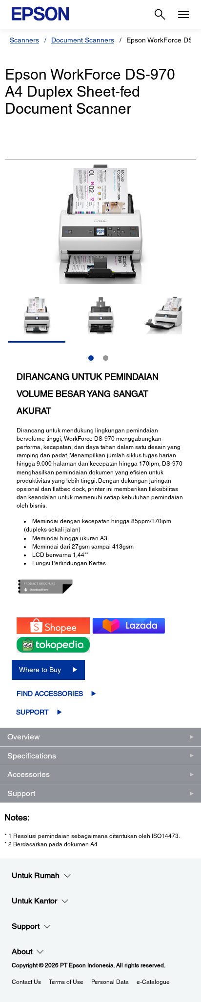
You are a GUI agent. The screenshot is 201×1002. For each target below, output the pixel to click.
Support (32, 712)
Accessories (28, 774)
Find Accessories (50, 693)
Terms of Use (66, 982)
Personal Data (110, 982)
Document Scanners (82, 40)
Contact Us (26, 982)
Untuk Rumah (36, 875)
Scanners (24, 40)
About (22, 951)
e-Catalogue (153, 982)
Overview (23, 736)
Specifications (31, 755)
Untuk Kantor (34, 900)
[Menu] (183, 14)
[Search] (160, 14)
